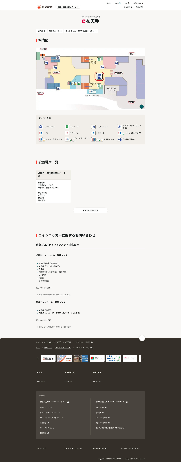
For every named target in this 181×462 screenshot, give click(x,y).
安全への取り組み (102, 418)
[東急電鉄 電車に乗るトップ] (44, 7)
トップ (38, 342)
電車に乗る (139, 7)
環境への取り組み (102, 423)
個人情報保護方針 (99, 449)
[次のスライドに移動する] (143, 358)
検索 (126, 3)
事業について (102, 408)
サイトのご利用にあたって (73, 448)
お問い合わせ (137, 3)
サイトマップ (41, 448)
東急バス (99, 382)
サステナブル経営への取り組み (50, 418)
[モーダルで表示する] (142, 106)
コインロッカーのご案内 (90, 17)
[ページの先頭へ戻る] (142, 338)
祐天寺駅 (68, 342)
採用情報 (46, 433)
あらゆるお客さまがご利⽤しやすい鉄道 (108, 428)
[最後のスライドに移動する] (37, 358)
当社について (46, 408)
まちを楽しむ (128, 7)
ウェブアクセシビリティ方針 (129, 448)
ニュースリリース (46, 428)
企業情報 (108, 3)
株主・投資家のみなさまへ (49, 413)
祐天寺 (59, 342)
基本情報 (102, 413)
